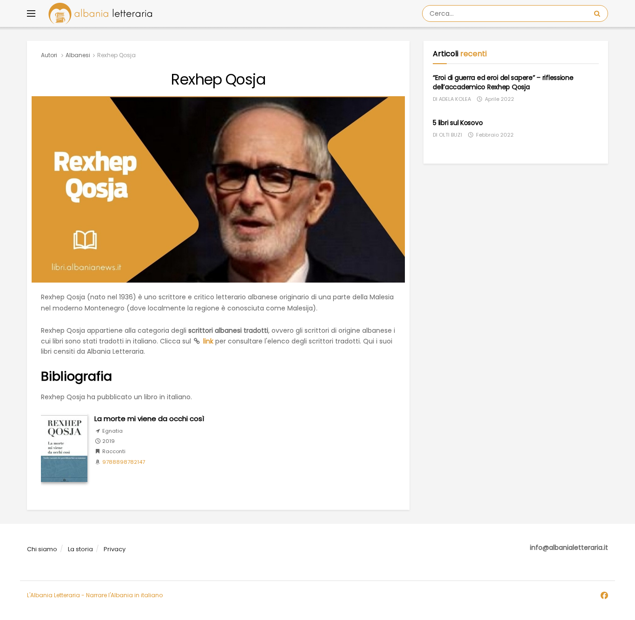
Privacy (115, 549)
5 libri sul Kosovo (458, 122)
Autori (49, 55)
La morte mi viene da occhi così (149, 418)
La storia (80, 549)
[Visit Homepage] (100, 13)
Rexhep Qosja (116, 55)
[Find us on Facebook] (604, 595)
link (208, 341)
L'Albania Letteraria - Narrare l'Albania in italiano (95, 595)
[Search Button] (599, 13)
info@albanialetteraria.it (569, 547)
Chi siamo (42, 549)
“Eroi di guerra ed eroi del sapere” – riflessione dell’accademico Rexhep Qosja (503, 82)
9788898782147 (123, 462)
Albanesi (78, 55)
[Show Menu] (31, 13)
